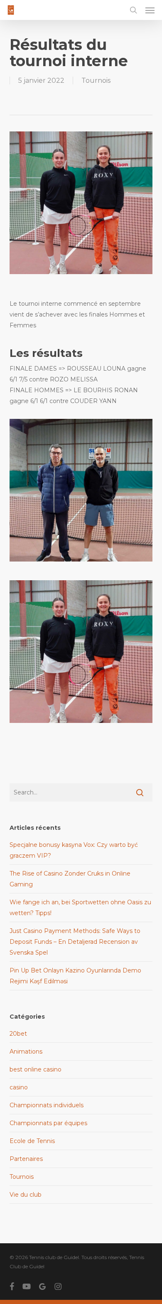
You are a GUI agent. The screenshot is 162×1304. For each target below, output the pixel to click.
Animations (26, 1051)
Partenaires (26, 1159)
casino (19, 1087)
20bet (18, 1033)
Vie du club (26, 1194)
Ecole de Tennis (32, 1141)
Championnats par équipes (48, 1123)
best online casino (35, 1069)
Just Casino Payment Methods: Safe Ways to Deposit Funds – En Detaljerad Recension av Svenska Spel (75, 941)
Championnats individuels (46, 1105)
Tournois (95, 80)
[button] (150, 10)
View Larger (83, 484)
